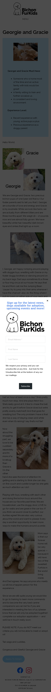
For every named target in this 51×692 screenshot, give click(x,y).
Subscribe (25, 386)
